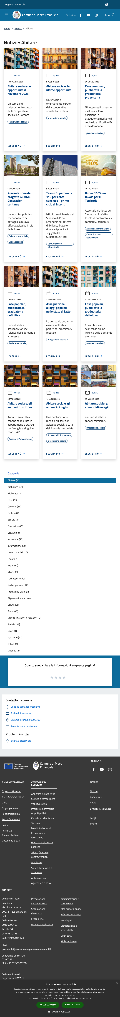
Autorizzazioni (38, 878)
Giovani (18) (14, 533)
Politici (5, 825)
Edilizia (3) (13, 519)
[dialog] (60, 998)
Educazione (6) (15, 526)
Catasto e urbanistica (42, 818)
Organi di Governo (11, 791)
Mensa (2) (13, 565)
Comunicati (96, 797)
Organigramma (10, 808)
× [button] (116, 983)
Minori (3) (13, 572)
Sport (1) (12, 631)
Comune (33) (14, 506)
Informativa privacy (71, 914)
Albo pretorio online (71, 909)
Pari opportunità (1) (18, 578)
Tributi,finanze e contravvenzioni (39, 855)
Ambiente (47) (15, 487)
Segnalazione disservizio (38, 911)
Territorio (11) (15, 637)
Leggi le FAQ (37, 919)
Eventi (93, 823)
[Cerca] (113, 15)
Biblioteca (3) (14, 493)
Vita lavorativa (39, 804)
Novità (18, 28)
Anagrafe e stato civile (43, 794)
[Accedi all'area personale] (106, 4)
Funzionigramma (11, 814)
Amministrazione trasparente (70, 901)
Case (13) (12, 500)
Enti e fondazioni (11, 819)
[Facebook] (79, 15)
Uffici (4, 802)
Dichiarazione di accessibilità (69, 928)
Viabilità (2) (14, 650)
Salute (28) (13, 605)
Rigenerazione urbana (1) (21, 598)
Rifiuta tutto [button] (72, 1004)
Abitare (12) (14, 480)
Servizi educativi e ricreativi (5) (24, 618)
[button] (60, 1011)
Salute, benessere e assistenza (41, 870)
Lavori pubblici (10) (18, 552)
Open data (66, 935)
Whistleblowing (69, 941)
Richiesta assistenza (42, 924)
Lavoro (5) (13, 559)
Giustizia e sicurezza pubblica (42, 845)
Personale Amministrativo (10, 833)
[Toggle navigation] (6, 15)
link (90, 998)
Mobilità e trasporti (41, 828)
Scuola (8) (13, 611)
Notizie (17, 75)
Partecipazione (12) (18, 585)
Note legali (66, 920)
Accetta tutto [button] (48, 1004)
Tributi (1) (13, 644)
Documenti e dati (11, 840)
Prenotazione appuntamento (39, 901)
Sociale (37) (14, 624)
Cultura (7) (13, 513)
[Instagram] (95, 15)
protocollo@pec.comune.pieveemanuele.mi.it (26, 949)
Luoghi (93, 818)
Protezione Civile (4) (18, 591)
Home (7, 28)
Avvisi (93, 802)
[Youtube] (87, 15)
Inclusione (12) (15, 539)
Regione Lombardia (15, 4)
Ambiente (36, 862)
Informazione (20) (17, 546)
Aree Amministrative (13, 797)
